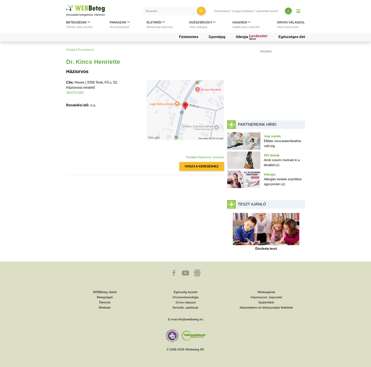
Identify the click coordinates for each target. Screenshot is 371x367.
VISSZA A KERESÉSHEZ (202, 166)
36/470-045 (75, 93)
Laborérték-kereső (267, 11)
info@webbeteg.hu (190, 319)
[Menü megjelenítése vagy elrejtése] (298, 11)
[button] (79, 25)
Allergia (242, 37)
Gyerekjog (217, 37)
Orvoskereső (222, 11)
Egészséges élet (291, 37)
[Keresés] (201, 11)
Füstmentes (188, 37)
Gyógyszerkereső (243, 11)
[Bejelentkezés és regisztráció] (288, 11)
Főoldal (70, 49)
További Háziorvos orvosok (205, 157)
